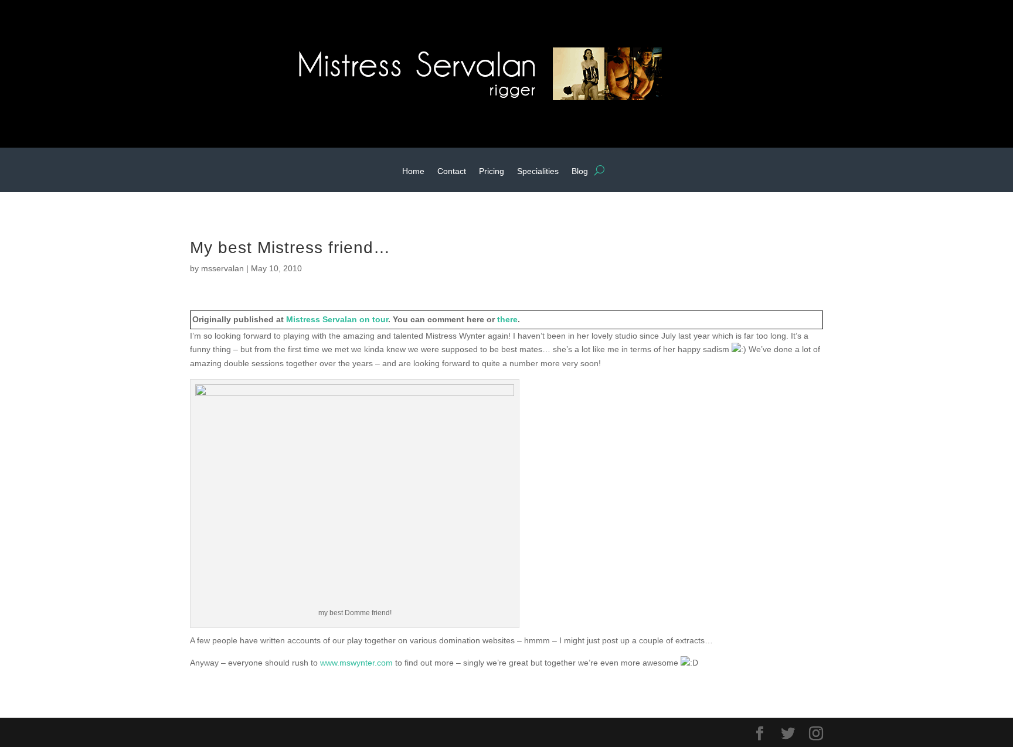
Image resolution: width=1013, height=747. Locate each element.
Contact (451, 171)
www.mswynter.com (356, 662)
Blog (580, 171)
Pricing (491, 171)
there (507, 319)
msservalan (222, 268)
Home (413, 171)
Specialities (538, 171)
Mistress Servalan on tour (337, 319)
